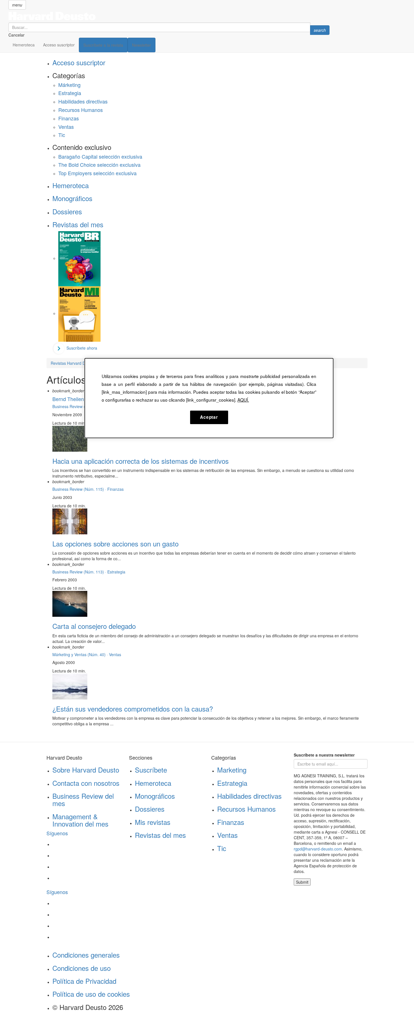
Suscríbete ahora (81, 348)
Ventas (66, 126)
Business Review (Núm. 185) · (79, 406)
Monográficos (72, 198)
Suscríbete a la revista (103, 45)
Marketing (231, 770)
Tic (61, 134)
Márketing (69, 84)
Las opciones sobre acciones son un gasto (115, 543)
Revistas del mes (77, 224)
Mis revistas (152, 822)
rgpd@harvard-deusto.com (318, 849)
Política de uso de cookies (91, 994)
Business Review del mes (83, 799)
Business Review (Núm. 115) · (79, 489)
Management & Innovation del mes (80, 820)
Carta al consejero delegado (94, 626)
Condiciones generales (86, 955)
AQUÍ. (243, 400)
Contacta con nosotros (85, 783)
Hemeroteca (24, 45)
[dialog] (209, 398)
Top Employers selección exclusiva (97, 173)
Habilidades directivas (83, 101)
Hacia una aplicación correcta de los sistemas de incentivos (140, 461)
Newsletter (141, 45)
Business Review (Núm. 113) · (79, 572)
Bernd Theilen (68, 398)
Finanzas (68, 118)
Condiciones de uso (81, 968)
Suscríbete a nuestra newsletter (324, 755)
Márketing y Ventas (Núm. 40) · (80, 654)
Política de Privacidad (84, 981)
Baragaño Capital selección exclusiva (100, 156)
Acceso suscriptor (59, 45)
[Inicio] (169, 16)
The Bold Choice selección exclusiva (99, 164)
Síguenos (57, 833)
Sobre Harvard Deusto (85, 770)
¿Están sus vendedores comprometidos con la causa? (132, 709)
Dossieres (67, 211)
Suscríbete (151, 770)
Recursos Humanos (80, 109)
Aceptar (209, 417)
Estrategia (69, 92)
